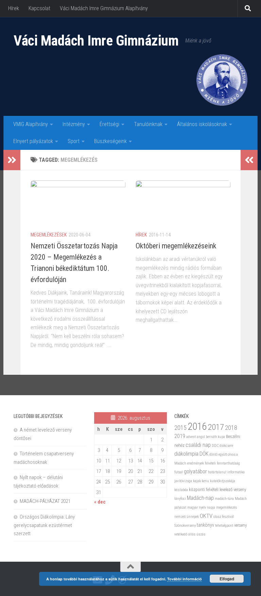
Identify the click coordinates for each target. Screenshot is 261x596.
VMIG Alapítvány (30, 124)
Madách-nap (200, 498)
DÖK (203, 454)
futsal (178, 472)
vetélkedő (180, 534)
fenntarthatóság (228, 463)
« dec (100, 502)
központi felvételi (204, 489)
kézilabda (181, 490)
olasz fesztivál (223, 516)
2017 (216, 427)
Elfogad (227, 579)
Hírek (13, 8)
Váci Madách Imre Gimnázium (96, 40)
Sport (74, 141)
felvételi (210, 463)
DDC (215, 445)
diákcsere (226, 445)
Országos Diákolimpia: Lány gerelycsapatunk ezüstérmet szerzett (44, 525)
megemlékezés (226, 507)
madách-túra (224, 498)
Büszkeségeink (110, 141)
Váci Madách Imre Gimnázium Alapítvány (104, 8)
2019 (179, 436)
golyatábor (195, 471)
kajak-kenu (201, 481)
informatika (236, 472)
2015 (180, 427)
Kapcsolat (39, 8)
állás (191, 534)
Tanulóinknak (148, 124)
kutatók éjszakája (222, 481)
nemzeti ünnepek (186, 516)
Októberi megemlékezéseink (176, 246)
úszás (200, 534)
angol (201, 437)
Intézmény (74, 124)
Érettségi (109, 124)
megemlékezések (49, 235)
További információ (184, 578)
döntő (213, 454)
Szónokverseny (185, 525)
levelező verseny (233, 489)
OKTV (206, 515)
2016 (197, 426)
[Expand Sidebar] (11, 160)
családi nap (198, 445)
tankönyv (205, 525)
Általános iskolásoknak (202, 124)
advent (191, 437)
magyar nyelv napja (201, 507)
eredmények (195, 463)
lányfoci (180, 498)
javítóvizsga (183, 481)
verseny (240, 525)
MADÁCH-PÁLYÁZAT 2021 (45, 501)
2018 (231, 427)
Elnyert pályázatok (33, 141)
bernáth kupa (215, 437)
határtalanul (217, 472)
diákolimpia (186, 454)
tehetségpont (224, 525)
